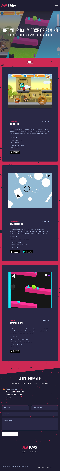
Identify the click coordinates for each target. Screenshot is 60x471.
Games (24, 452)
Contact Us (34, 452)
